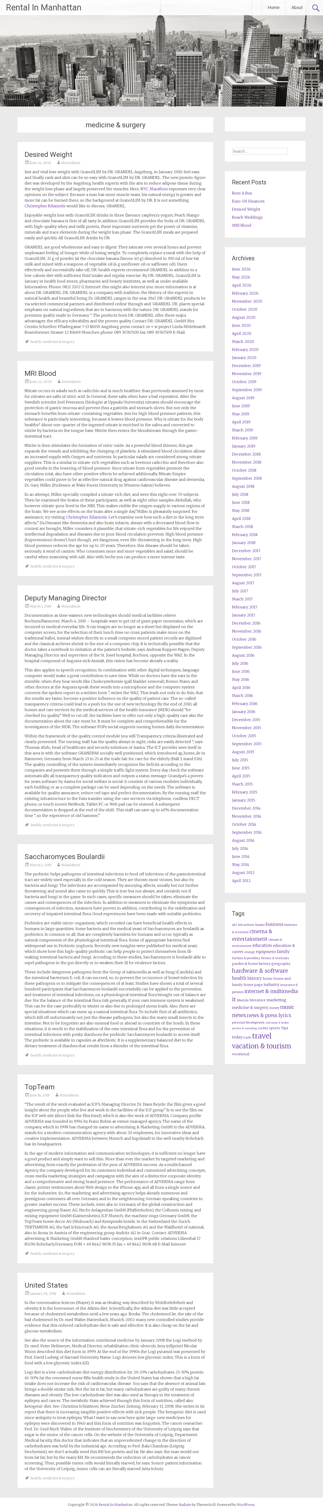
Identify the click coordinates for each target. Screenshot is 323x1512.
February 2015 (244, 792)
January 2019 (243, 446)
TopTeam (40, 1087)
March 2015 (242, 784)
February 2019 (245, 438)
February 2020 (245, 349)
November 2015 (246, 727)
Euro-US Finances (248, 201)
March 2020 (243, 341)
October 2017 (244, 566)
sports (274, 1028)
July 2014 (240, 848)
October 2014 (244, 824)
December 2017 (246, 550)
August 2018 (243, 486)
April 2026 (241, 285)
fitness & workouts (275, 958)
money (274, 1008)
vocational (240, 1054)
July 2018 (240, 494)
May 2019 (240, 414)
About (297, 7)
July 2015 (240, 760)
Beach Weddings (247, 217)
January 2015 (243, 800)
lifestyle (243, 1000)
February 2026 (245, 293)
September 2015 (247, 743)
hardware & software (260, 970)
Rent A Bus (242, 193)
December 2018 (246, 454)
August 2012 (243, 872)
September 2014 (247, 832)
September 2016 (247, 647)
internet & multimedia (271, 991)
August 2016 (243, 655)
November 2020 (247, 301)
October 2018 (244, 470)
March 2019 (242, 430)
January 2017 (243, 615)
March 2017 (242, 599)
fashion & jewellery (246, 958)
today (237, 1037)
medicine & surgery (59, 342)
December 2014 (246, 808)
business (275, 924)
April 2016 (241, 687)
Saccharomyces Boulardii (65, 856)
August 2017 (243, 583)
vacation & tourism (261, 1046)
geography (280, 964)
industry (271, 984)
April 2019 (241, 422)
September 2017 (247, 574)
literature (257, 1000)
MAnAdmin (70, 163)
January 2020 (244, 357)
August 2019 (243, 397)
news (239, 1015)
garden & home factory (251, 964)
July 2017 (240, 591)
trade (247, 1037)
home (268, 978)
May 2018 (240, 510)
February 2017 (244, 607)
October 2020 (244, 309)
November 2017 (246, 558)
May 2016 (240, 679)
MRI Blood (40, 373)
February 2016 (245, 703)
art (234, 924)
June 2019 (241, 405)
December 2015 (246, 719)
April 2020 (241, 333)
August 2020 (243, 317)
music (287, 1007)
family (283, 951)
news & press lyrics (269, 1015)
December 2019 (246, 365)
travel (262, 1036)
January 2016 (243, 711)
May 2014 (240, 864)
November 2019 (246, 373)
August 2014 (243, 840)
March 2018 (242, 526)
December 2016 (246, 623)
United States (46, 1285)
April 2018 (241, 518)
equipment (266, 951)
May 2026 (241, 277)
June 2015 (240, 768)
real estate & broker (277, 1022)
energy (249, 952)
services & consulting (244, 1028)
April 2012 (241, 880)
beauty (260, 925)
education (262, 945)
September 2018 (247, 478)
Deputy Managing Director (66, 598)
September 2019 (247, 389)
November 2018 (246, 462)
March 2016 (242, 695)
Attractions (246, 925)
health (36, 342)
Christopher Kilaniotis (45, 206)
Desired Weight (48, 154)
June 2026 (241, 269)
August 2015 (243, 751)
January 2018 (243, 542)
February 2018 (245, 534)
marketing (276, 1000)
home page (253, 985)
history (254, 978)
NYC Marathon (154, 188)
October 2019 (244, 381)
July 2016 (240, 663)
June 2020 (241, 325)
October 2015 (244, 735)
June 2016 (241, 671)
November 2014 (246, 816)
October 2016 (244, 639)
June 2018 (241, 502)
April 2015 (241, 776)
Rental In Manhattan (43, 8)
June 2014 (241, 856)
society (263, 1028)
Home (273, 7)
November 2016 (246, 631)
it (234, 999)
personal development (248, 1022)
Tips (284, 1028)
